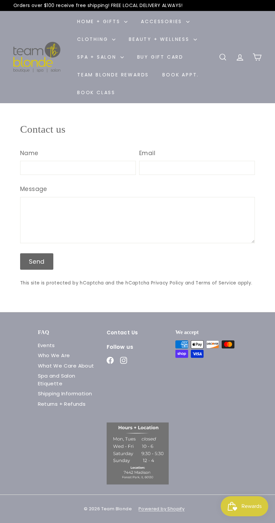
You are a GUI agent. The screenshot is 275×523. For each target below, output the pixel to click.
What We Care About (66, 365)
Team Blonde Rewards (113, 74)
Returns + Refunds (62, 403)
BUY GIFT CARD (160, 57)
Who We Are (54, 355)
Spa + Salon (98, 57)
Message (33, 189)
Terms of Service (216, 283)
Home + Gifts (99, 21)
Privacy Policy (167, 283)
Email (147, 153)
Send (37, 261)
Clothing (93, 39)
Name (29, 153)
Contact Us (122, 332)
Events (46, 345)
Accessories (162, 21)
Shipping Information (65, 393)
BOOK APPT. (180, 74)
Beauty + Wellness (160, 39)
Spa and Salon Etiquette (56, 379)
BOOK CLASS (96, 92)
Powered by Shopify (161, 509)
